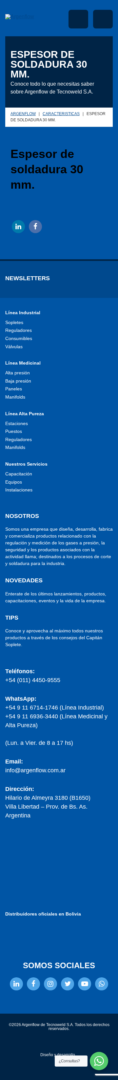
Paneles (13, 388)
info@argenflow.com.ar (35, 770)
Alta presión (17, 372)
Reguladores (18, 330)
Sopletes (14, 322)
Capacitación (18, 473)
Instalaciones (18, 489)
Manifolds (15, 397)
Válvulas (14, 346)
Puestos (13, 431)
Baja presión (18, 381)
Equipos (13, 482)
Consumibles (18, 338)
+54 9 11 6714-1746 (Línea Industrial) (54, 707)
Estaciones (16, 423)
